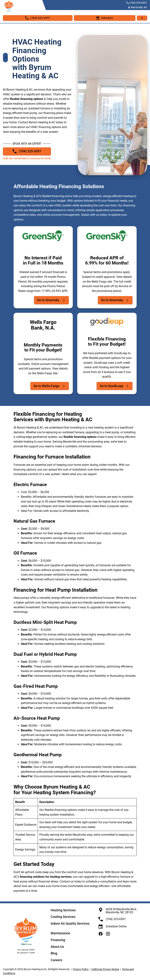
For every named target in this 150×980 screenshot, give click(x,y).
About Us (57, 947)
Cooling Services (63, 917)
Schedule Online (116, 926)
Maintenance (60, 933)
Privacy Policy (81, 969)
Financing (58, 940)
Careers (56, 960)
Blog (54, 953)
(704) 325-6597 (138, 2)
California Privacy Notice (105, 969)
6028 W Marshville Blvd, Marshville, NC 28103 (121, 910)
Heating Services (63, 910)
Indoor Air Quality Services (70, 923)
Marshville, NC (139, 7)
